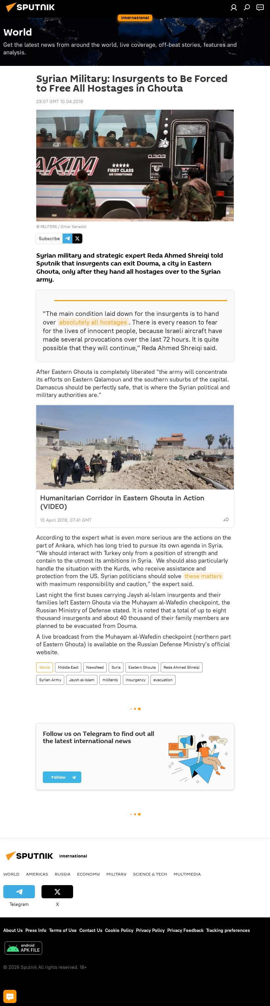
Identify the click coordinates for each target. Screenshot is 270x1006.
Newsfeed (95, 667)
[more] (226, 519)
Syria (116, 667)
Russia (62, 874)
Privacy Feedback (185, 930)
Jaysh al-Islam (81, 679)
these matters (203, 576)
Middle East (68, 667)
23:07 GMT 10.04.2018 (59, 101)
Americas (37, 874)
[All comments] (9, 996)
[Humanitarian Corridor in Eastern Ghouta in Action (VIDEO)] (135, 447)
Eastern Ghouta (142, 667)
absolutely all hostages (93, 322)
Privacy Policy (150, 930)
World (44, 667)
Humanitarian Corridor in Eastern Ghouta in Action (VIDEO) (122, 502)
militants (110, 679)
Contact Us (90, 930)
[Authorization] (233, 7)
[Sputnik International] (32, 13)
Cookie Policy (119, 930)
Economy (88, 874)
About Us (13, 930)
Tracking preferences (228, 930)
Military (116, 874)
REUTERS (48, 226)
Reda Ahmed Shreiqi (182, 667)
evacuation (163, 679)
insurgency (136, 679)
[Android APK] (23, 948)
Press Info (35, 930)
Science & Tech (150, 874)
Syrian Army (50, 679)
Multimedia (187, 874)
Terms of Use (63, 930)
